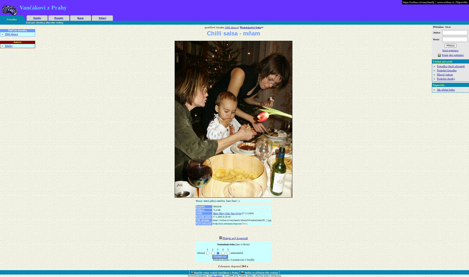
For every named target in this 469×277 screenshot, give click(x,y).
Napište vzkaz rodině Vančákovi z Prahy (216, 273)
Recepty (58, 18)
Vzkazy (102, 18)
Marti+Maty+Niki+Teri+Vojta (227, 213)
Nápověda (462, 2)
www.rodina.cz (445, 2)
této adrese (217, 276)
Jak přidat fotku (446, 89)
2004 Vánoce (11, 34)
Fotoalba (12, 19)
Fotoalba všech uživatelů (451, 66)
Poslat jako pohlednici (453, 55)
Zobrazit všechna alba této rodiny (44, 22)
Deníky (37, 18)
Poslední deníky (446, 78)
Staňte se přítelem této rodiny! (261, 273)
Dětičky (9, 46)
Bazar (80, 18)
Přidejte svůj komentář (235, 238)
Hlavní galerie (445, 74)
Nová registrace (450, 50)
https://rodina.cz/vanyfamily (419, 2)
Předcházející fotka (250, 27)
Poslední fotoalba (447, 70)
